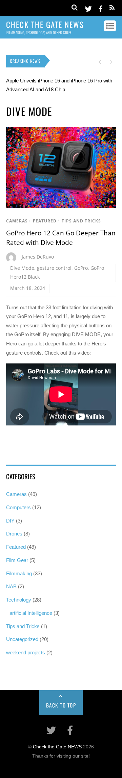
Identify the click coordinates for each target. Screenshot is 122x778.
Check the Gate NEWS (57, 746)
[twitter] (88, 7)
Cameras (17, 221)
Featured (45, 221)
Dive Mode (22, 268)
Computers (18, 507)
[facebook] (100, 7)
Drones (14, 533)
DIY (10, 521)
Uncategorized (22, 639)
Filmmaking (19, 573)
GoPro (81, 268)
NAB (11, 586)
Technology (18, 600)
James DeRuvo (38, 256)
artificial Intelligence (30, 613)
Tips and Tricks (81, 221)
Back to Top (61, 705)
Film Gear (17, 560)
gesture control (54, 268)
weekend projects (25, 652)
